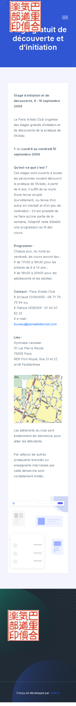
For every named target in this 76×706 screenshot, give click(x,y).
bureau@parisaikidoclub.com (35, 324)
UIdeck (55, 693)
